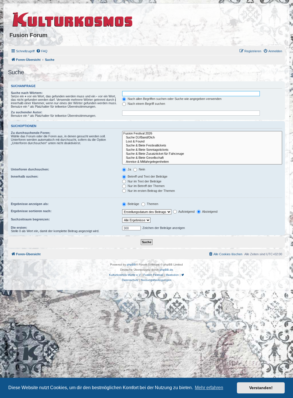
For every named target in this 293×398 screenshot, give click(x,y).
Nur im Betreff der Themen (146, 186)
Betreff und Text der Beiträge (147, 176)
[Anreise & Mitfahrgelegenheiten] (202, 162)
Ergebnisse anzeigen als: (30, 204)
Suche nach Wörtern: (27, 93)
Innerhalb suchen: (24, 176)
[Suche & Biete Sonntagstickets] (202, 150)
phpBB (131, 264)
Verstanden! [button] (261, 387)
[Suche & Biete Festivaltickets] (202, 146)
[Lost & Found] (202, 142)
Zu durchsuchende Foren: (30, 132)
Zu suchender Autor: (26, 112)
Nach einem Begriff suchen (146, 103)
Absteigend (209, 211)
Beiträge (133, 204)
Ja (129, 169)
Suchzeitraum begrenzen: (30, 219)
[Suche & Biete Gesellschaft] (202, 158)
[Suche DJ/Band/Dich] (202, 138)
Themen (152, 204)
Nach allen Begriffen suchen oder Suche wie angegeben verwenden (174, 98)
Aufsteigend (186, 211)
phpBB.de (166, 269)
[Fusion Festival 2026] (202, 134)
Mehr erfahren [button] (209, 387)
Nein (141, 169)
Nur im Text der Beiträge (144, 181)
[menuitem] (41, 51)
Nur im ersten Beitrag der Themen (151, 190)
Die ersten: (19, 227)
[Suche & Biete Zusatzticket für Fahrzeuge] (202, 154)
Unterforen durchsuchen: (30, 169)
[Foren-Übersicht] (72, 18)
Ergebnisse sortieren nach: (31, 211)
